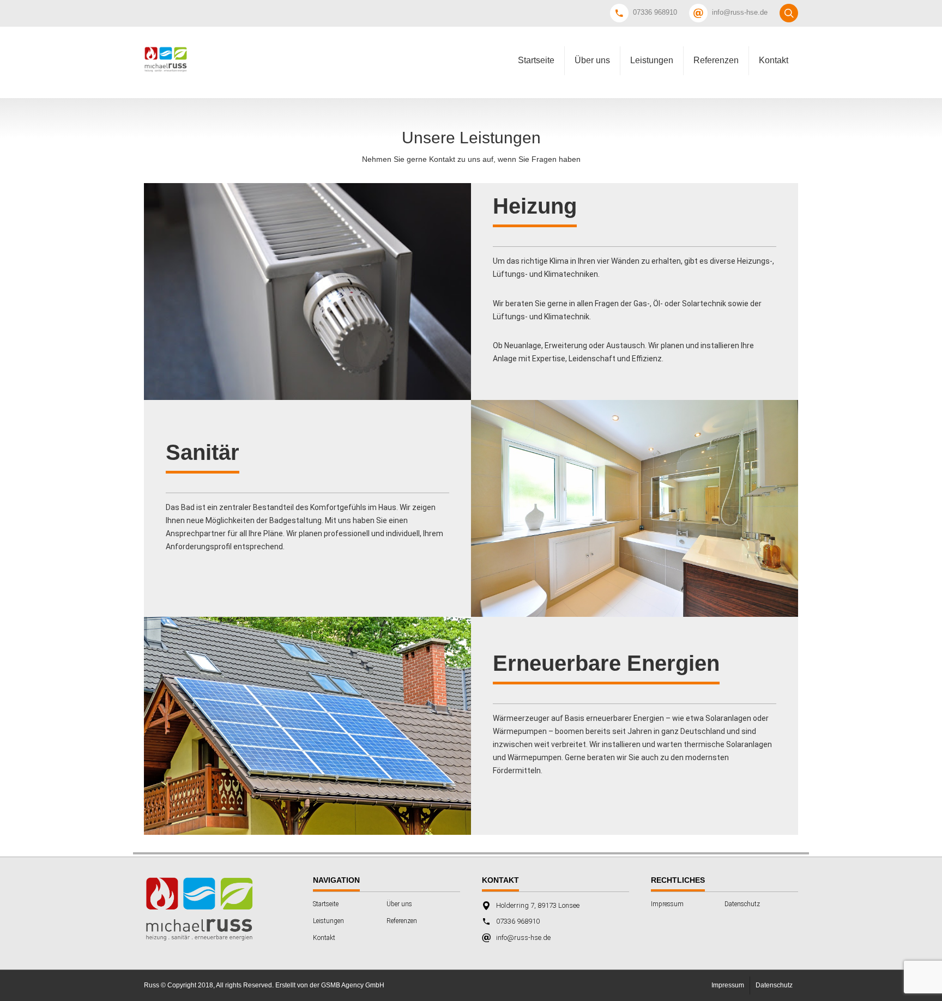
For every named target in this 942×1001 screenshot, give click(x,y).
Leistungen (651, 60)
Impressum (667, 904)
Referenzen (716, 60)
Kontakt (773, 60)
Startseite (536, 60)
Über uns (592, 60)
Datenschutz (742, 904)
